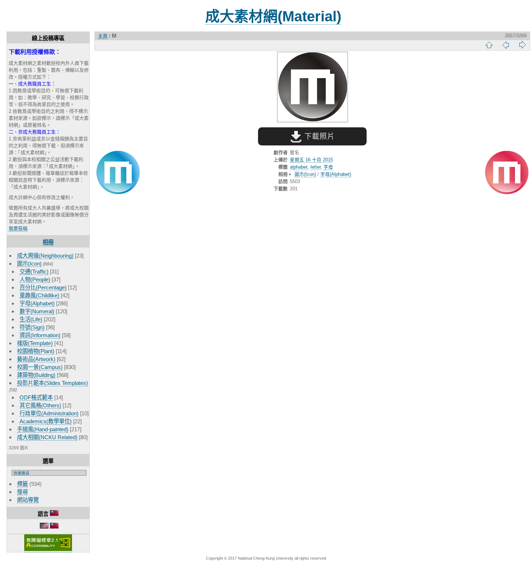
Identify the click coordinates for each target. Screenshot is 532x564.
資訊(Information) (40, 335)
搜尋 (22, 492)
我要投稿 (18, 228)
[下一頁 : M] (506, 173)
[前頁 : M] (118, 173)
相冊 (48, 242)
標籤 (22, 484)
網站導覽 (28, 500)
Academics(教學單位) (46, 421)
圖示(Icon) (29, 263)
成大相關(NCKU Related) (47, 437)
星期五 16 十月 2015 (311, 159)
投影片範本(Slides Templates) (52, 383)
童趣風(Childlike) (39, 295)
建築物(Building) (36, 375)
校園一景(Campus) (40, 367)
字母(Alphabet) (37, 303)
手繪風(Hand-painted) (42, 429)
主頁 (102, 36)
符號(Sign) (32, 327)
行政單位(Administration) (49, 413)
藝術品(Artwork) (36, 359)
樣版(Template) (35, 343)
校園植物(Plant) (35, 351)
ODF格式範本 (36, 397)
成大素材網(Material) (273, 16)
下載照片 (318, 136)
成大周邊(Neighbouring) (45, 256)
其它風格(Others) (40, 405)
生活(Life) (31, 319)
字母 (328, 167)
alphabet (299, 167)
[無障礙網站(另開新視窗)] (48, 549)
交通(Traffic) (34, 271)
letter (316, 167)
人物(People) (35, 279)
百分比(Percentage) (43, 287)
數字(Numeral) (37, 311)
